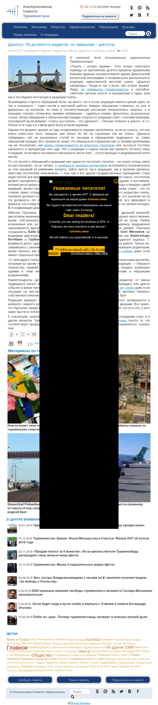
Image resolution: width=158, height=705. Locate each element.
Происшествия (46, 658)
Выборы (107, 643)
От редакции (49, 34)
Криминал (39, 651)
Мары (118, 651)
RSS (147, 7)
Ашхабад (92, 639)
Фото (100, 666)
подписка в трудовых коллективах (82, 165)
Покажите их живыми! (83, 655)
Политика (20, 27)
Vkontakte (139, 15)
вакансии (39, 670)
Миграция (128, 651)
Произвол (28, 658)
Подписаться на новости (99, 16)
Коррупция (25, 651)
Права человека (25, 34)
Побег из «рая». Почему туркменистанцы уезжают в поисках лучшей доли (90, 617)
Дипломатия (60, 647)
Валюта (38, 643)
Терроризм (51, 662)
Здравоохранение (82, 27)
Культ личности (56, 651)
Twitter (131, 15)
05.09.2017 (16, 50)
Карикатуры (141, 647)
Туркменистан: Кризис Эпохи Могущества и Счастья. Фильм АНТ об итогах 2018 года (83, 540)
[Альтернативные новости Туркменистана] (32, 11)
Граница (34, 647)
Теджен (40, 662)
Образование (108, 27)
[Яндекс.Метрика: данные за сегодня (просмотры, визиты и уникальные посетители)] (79, 703)
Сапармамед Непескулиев (86, 658)
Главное (45, 50)
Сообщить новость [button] (30, 680)
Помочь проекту (120, 654)
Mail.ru (139, 7)
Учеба (50, 666)
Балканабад (123, 639)
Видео (48, 643)
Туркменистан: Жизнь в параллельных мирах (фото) (73, 564)
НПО (138, 651)
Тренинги (84, 662)
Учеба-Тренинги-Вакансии (71, 666)
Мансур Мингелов (102, 651)
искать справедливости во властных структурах (79, 145)
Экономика (39, 27)
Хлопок (124, 666)
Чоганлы (12, 670)
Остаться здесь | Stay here (89, 253)
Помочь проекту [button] (79, 680)
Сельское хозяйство (137, 659)
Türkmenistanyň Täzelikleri (51, 639)
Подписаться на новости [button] (127, 680)
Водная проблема (64, 643)
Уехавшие (40, 666)
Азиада (79, 639)
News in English (18, 639)
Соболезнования (16, 662)
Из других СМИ (120, 647)
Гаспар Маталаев (124, 643)
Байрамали (108, 639)
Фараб (92, 666)
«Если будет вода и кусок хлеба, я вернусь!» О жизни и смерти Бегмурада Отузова (82, 605)
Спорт (30, 662)
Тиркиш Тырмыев (68, 662)
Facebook (147, 15)
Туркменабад (108, 662)
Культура (128, 27)
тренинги (60, 670)
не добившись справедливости (105, 89)
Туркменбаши (126, 662)
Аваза (71, 639)
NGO (33, 639)
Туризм (94, 662)
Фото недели (111, 666)
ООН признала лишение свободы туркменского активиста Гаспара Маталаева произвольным (85, 592)
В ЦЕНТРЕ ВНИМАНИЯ (24, 519)
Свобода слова (103, 50)
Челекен (135, 666)
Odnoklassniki (131, 7)
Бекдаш (136, 639)
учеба (69, 670)
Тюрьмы (27, 666)
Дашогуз (85, 50)
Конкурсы (12, 651)
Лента (84, 651)
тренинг (49, 670)
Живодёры (75, 647)
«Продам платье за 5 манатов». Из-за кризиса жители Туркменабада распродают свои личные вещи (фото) (78, 553)
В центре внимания (88, 643)
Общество (58, 27)
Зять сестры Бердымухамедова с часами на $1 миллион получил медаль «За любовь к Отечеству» (82, 579)
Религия (63, 659)
